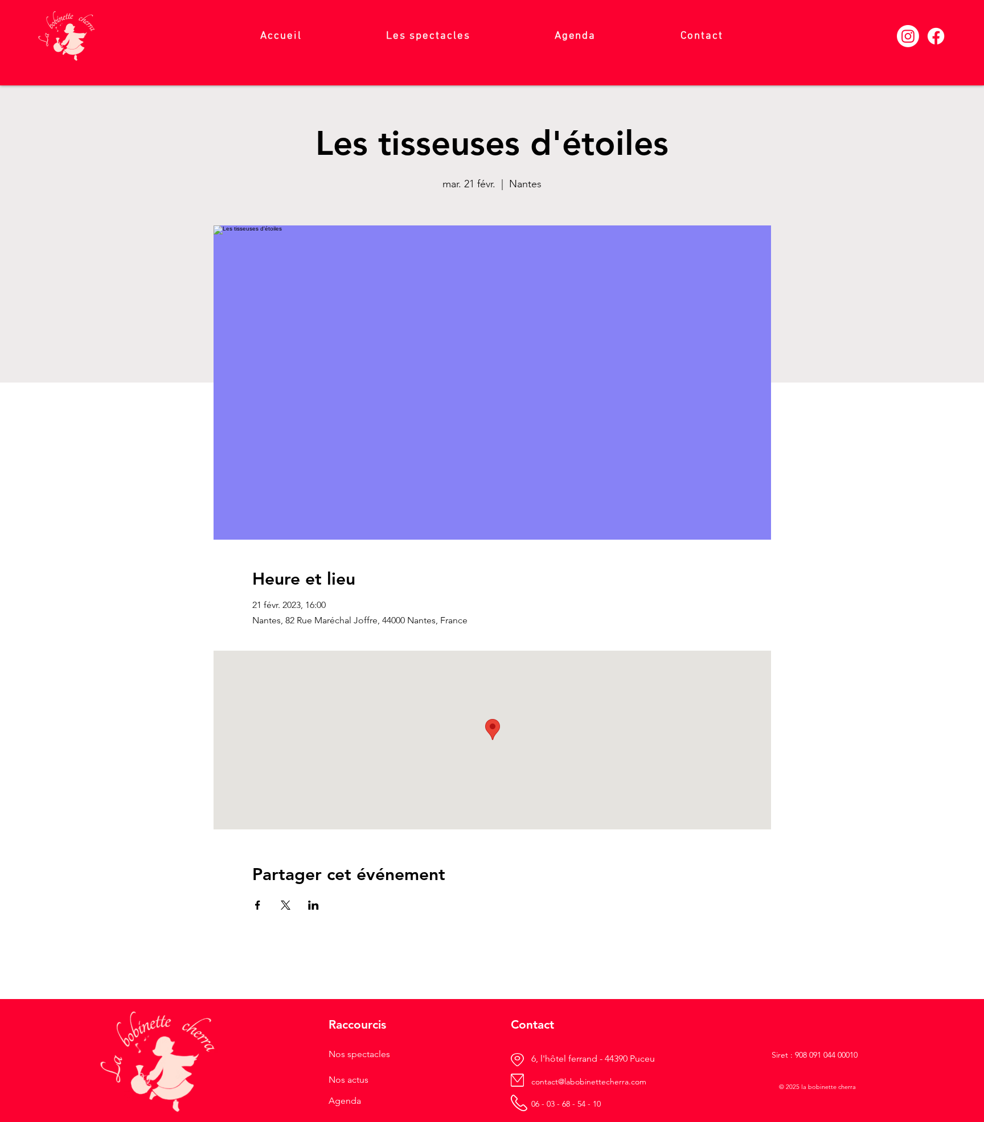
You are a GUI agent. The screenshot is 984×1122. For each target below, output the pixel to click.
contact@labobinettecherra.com (588, 1081)
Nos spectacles (359, 1054)
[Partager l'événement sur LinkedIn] (313, 905)
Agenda (345, 1100)
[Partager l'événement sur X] (285, 905)
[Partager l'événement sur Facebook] (257, 905)
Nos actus (348, 1079)
